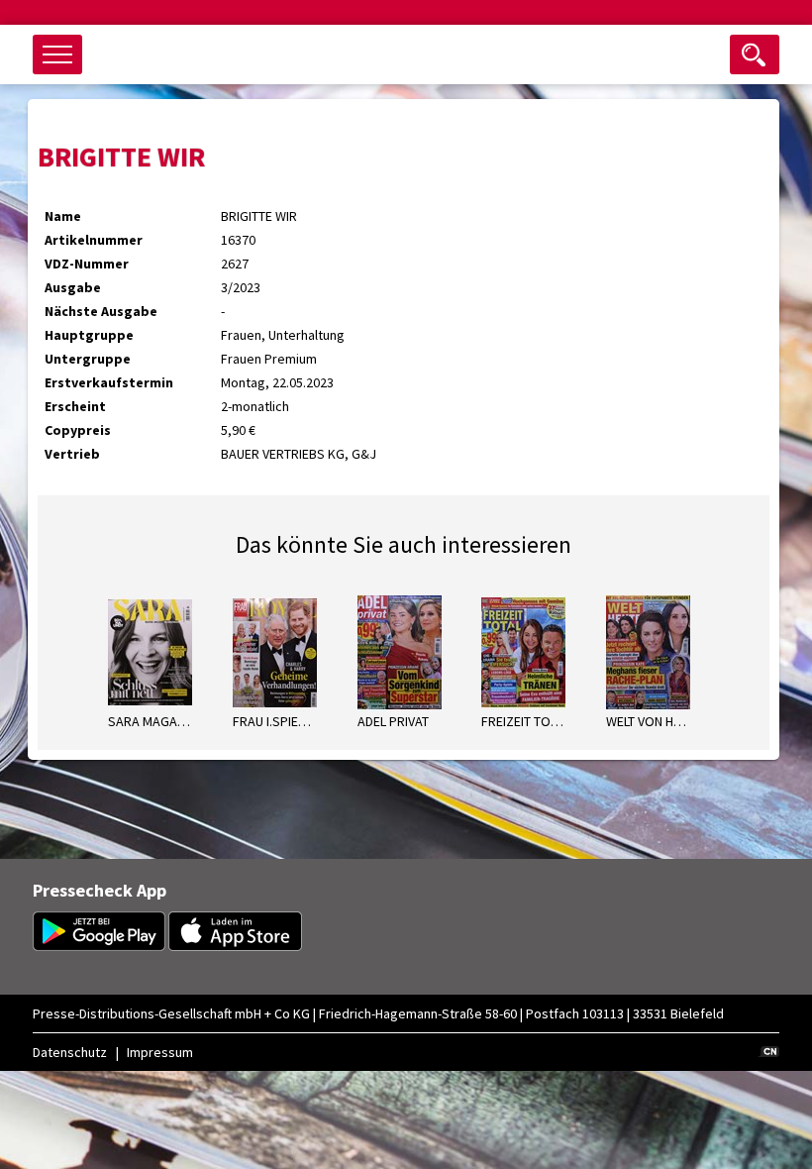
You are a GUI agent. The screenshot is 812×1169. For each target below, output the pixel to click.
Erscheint (75, 406)
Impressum (160, 1052)
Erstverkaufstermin (109, 382)
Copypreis (78, 430)
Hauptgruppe (89, 335)
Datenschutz (70, 1052)
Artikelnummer (94, 240)
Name (63, 216)
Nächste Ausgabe (101, 311)
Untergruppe (88, 359)
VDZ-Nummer (87, 263)
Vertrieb (72, 454)
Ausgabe (73, 287)
